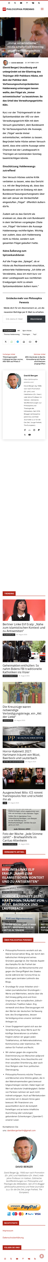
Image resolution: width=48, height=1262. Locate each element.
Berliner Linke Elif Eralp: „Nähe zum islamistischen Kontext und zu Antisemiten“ (24, 627)
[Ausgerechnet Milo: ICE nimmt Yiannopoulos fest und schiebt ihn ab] (24, 778)
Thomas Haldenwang (12, 334)
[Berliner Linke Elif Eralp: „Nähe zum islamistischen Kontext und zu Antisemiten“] (24, 610)
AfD (18, 331)
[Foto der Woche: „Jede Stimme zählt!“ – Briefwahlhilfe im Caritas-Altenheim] (24, 819)
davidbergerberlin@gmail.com (21, 1130)
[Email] (30, 342)
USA (4, 803)
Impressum (8, 1230)
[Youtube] (21, 3)
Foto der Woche (10, 844)
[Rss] (39, 3)
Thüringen (26, 334)
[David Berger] (6, 62)
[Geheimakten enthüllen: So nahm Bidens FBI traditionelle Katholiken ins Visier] (24, 651)
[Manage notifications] (42, 1256)
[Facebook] (25, 429)
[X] (5, 342)
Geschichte (7, 720)
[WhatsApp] (11, 342)
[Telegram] (17, 342)
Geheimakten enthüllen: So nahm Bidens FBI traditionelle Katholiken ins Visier (22, 669)
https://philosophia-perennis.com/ (31, 380)
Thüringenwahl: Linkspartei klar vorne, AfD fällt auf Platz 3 (13, 359)
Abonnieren (36, 319)
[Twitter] (15, 3)
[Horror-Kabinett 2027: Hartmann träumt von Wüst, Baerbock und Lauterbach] (24, 737)
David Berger (17, 63)
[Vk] (33, 3)
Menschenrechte (10, 676)
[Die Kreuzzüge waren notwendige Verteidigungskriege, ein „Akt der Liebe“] (24, 692)
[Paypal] (39, 429)
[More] (36, 342)
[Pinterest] (27, 3)
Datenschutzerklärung (13, 1237)
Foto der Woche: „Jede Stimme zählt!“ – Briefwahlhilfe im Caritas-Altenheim (23, 837)
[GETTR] (30, 429)
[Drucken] (23, 342)
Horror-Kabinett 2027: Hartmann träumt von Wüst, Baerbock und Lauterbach (21, 754)
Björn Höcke (27, 331)
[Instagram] (9, 3)
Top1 (35, 334)
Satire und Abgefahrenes (13, 762)
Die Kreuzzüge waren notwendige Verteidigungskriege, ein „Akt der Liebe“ (22, 712)
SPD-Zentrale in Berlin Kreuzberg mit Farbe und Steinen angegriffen (35, 360)
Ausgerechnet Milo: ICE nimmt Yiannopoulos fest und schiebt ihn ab (23, 796)
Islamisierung (8, 635)
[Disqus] (24, 480)
